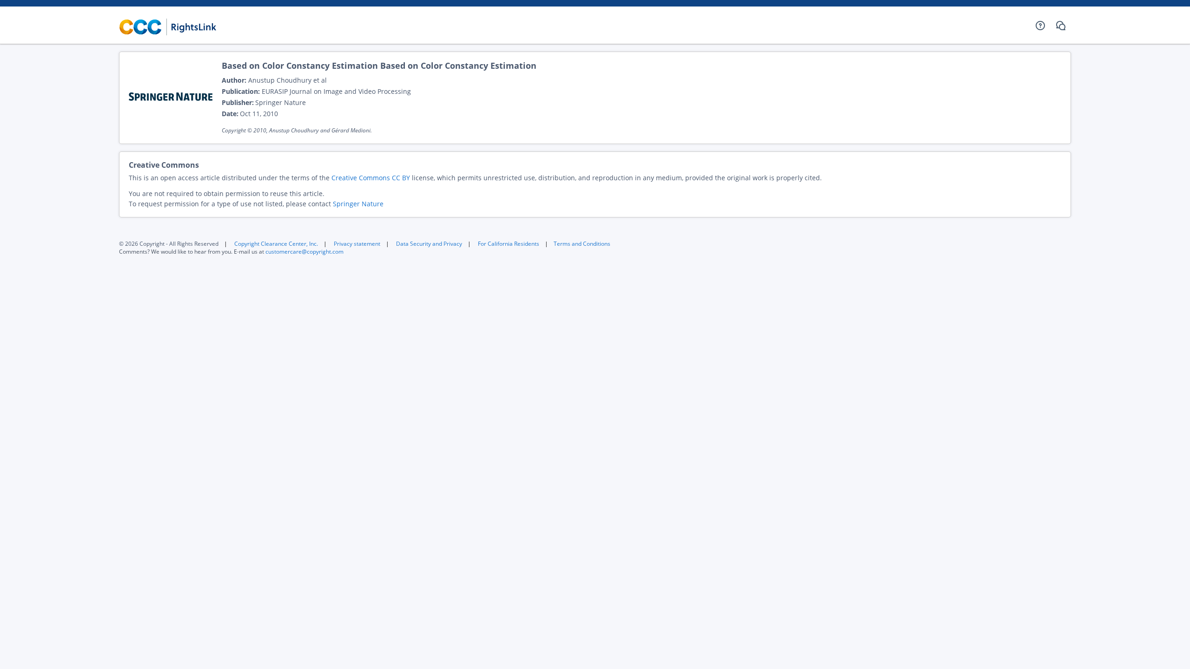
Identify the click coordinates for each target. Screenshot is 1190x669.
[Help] (1040, 25)
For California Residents (508, 244)
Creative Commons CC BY (370, 177)
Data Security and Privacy (429, 244)
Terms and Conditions (582, 244)
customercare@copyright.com (304, 252)
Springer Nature (358, 203)
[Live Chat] (1060, 25)
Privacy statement (357, 244)
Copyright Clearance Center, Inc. (276, 244)
